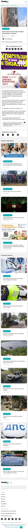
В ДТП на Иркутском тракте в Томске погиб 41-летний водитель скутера (13, 472)
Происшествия (14, 5)
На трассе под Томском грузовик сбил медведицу (12, 444)
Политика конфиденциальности (8, 513)
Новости (7, 5)
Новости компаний (8, 161)
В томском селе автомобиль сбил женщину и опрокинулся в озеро (14, 362)
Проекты (3, 499)
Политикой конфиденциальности (17, 525)
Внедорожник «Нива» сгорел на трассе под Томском (13, 389)
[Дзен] (18, 49)
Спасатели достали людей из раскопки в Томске (13, 417)
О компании (4, 503)
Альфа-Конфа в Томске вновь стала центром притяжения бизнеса (13, 218)
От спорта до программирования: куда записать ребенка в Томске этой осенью (13, 164)
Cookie (8, 524)
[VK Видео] (10, 49)
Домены (3, 501)
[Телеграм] (13, 49)
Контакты (3, 496)
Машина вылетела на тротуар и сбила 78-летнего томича (13, 306)
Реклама (3, 506)
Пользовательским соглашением (12, 527)
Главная (2, 5)
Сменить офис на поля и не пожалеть (12, 191)
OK (21, 527)
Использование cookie (6, 515)
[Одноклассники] (15, 49)
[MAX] (21, 49)
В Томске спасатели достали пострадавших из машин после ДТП (13, 334)
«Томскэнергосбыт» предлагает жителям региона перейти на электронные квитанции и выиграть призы (13, 246)
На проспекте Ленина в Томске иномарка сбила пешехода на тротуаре (13, 279)
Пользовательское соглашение (8, 511)
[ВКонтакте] (7, 49)
